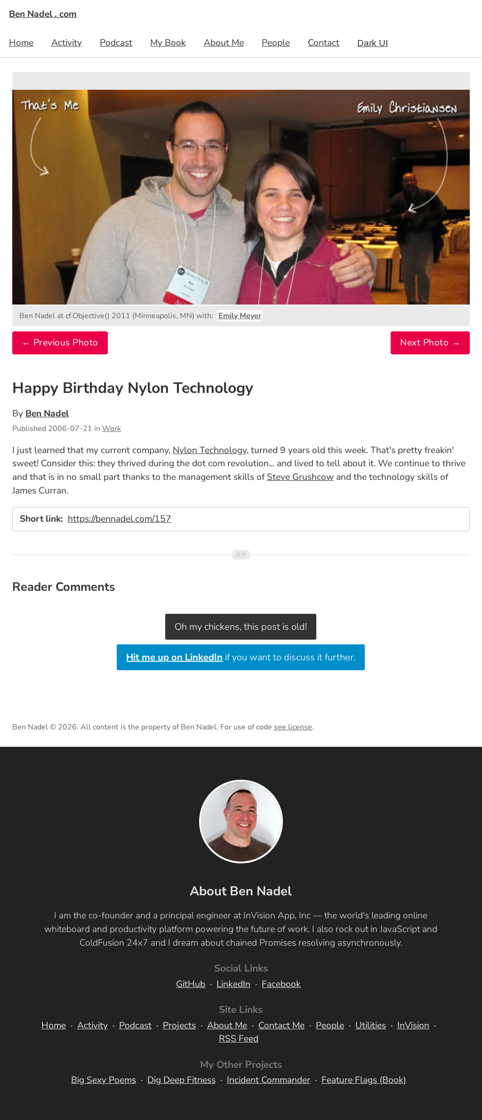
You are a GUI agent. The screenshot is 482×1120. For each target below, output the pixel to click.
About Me (224, 43)
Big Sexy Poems (103, 1080)
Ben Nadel (47, 413)
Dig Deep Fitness (181, 1080)
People (276, 43)
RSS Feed (238, 1039)
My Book (168, 43)
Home (21, 43)
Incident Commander (268, 1080)
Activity (66, 43)
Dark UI (372, 43)
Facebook (281, 984)
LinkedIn (233, 984)
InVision (413, 1025)
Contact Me (281, 1025)
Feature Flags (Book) (363, 1080)
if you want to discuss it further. (240, 657)
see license (293, 727)
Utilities (370, 1025)
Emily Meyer (239, 316)
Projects (179, 1025)
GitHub (190, 984)
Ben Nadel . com (43, 14)
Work (111, 428)
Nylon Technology (210, 450)
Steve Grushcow (300, 477)
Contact (323, 43)
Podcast (116, 43)
